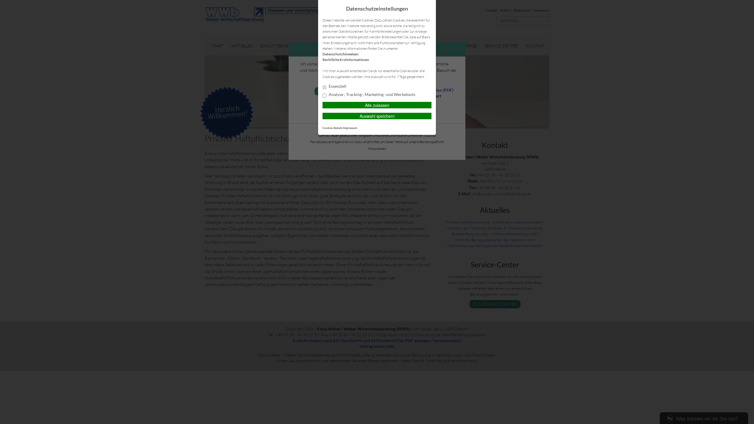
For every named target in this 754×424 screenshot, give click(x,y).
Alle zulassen (377, 105)
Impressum (350, 128)
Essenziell (337, 86)
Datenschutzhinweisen (340, 54)
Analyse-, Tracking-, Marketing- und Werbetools (371, 94)
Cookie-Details (333, 128)
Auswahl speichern (377, 116)
